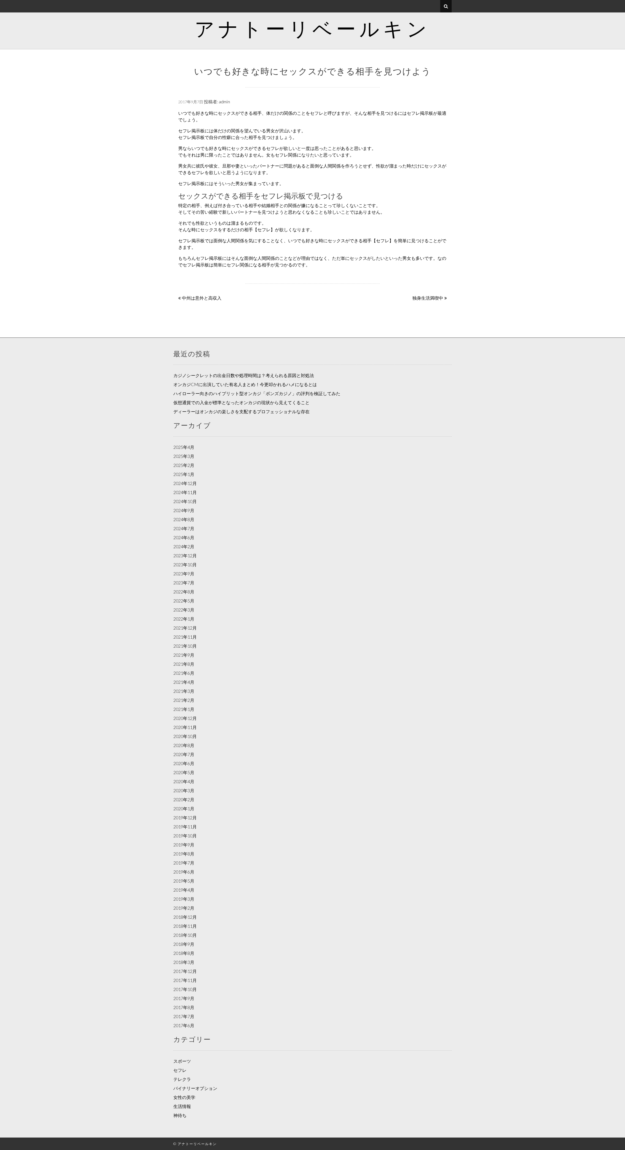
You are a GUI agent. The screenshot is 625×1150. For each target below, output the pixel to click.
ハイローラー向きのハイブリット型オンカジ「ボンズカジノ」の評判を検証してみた (256, 393)
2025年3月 (183, 456)
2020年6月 (183, 763)
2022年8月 (183, 591)
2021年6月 (183, 673)
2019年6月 (183, 872)
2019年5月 (183, 881)
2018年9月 (183, 944)
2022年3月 (183, 609)
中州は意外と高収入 (201, 298)
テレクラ (182, 1079)
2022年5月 (183, 600)
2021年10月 (185, 646)
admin (224, 101)
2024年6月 (183, 537)
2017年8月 (183, 1007)
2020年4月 (183, 781)
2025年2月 (183, 465)
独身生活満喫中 (427, 298)
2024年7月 (183, 528)
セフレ (180, 1070)
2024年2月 (183, 546)
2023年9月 (183, 573)
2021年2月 (183, 700)
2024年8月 (183, 519)
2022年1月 (183, 619)
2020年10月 (185, 736)
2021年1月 (183, 709)
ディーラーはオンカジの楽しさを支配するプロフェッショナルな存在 (241, 411)
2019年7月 (183, 862)
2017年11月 (185, 980)
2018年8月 (183, 953)
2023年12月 (185, 555)
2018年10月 (185, 935)
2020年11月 (185, 727)
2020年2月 (183, 799)
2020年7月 (183, 754)
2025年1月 (183, 474)
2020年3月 (183, 790)
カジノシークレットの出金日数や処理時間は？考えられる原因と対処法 (243, 375)
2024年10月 (185, 501)
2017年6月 (183, 1025)
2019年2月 (183, 908)
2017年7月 (183, 1016)
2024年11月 (185, 492)
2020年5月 (183, 772)
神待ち (180, 1115)
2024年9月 (183, 510)
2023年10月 (185, 564)
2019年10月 (185, 835)
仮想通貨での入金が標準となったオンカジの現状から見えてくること (241, 402)
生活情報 (182, 1106)
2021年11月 (185, 637)
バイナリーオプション (195, 1088)
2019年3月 (183, 899)
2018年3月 (183, 962)
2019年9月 (183, 844)
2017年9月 (183, 998)
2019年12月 (185, 817)
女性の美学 (184, 1097)
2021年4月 (183, 682)
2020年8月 (183, 745)
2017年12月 (185, 971)
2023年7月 (183, 582)
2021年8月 (183, 664)
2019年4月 (183, 890)
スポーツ (182, 1061)
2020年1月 (183, 808)
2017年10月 (185, 989)
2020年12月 (185, 718)
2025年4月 (183, 447)
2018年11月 (185, 926)
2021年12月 (185, 628)
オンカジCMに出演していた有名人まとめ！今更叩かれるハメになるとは (245, 384)
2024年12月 (185, 483)
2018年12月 (185, 917)
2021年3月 (183, 691)
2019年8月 (183, 853)
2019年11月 (185, 826)
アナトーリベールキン (312, 28)
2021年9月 (183, 655)
